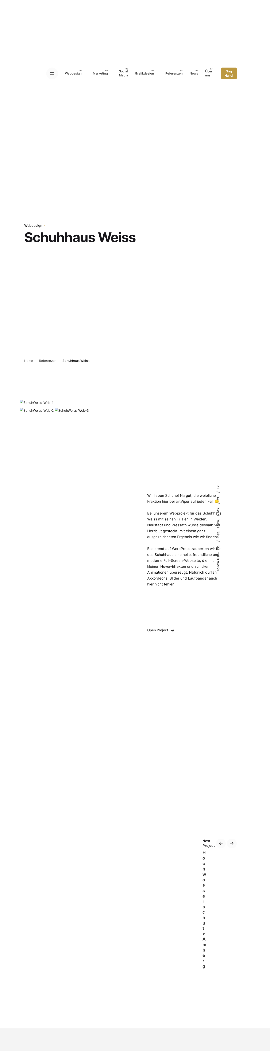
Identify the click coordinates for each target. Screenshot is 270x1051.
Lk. (218, 487)
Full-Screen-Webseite (181, 560)
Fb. (218, 547)
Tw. (218, 521)
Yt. (218, 497)
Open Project (158, 630)
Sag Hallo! (229, 73)
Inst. (218, 534)
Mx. (218, 509)
